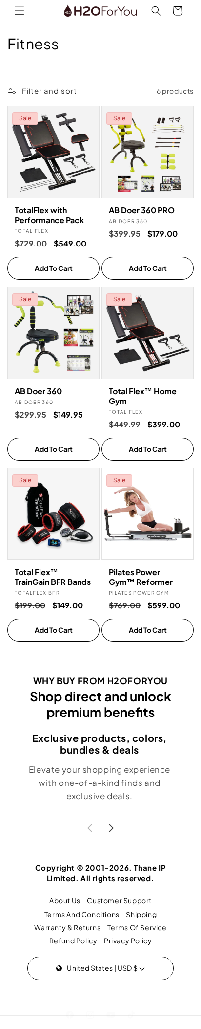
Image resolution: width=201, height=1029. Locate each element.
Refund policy (73, 940)
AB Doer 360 (38, 391)
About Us (64, 900)
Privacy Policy (128, 940)
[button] (19, 11)
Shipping (141, 914)
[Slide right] (111, 828)
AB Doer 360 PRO (142, 210)
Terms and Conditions (82, 914)
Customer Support (119, 900)
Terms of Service (137, 927)
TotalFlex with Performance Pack (49, 215)
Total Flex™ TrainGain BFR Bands (53, 577)
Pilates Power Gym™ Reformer (141, 577)
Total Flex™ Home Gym (143, 396)
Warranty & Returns (67, 927)
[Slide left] (89, 828)
